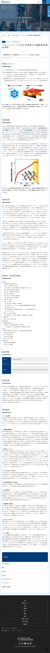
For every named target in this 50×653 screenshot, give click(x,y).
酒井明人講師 (41, 128)
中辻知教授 (5, 130)
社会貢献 (25, 624)
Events (3, 575)
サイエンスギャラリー (7, 579)
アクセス (7, 628)
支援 (25, 616)
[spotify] (48, 16)
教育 (25, 611)
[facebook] (48, 7)
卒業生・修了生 (25, 618)
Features (4, 571)
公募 (3, 628)
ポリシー (14, 630)
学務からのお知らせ (6, 586)
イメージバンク (5, 583)
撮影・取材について (6, 630)
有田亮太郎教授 (28, 130)
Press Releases (5, 563)
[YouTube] (25, 643)
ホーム (4, 35)
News (3, 567)
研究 (25, 605)
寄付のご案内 (25, 621)
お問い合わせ (14, 628)
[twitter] (48, 9)
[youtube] (48, 11)
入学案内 (25, 608)
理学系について (25, 603)
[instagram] (48, 13)
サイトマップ (20, 630)
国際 (25, 613)
